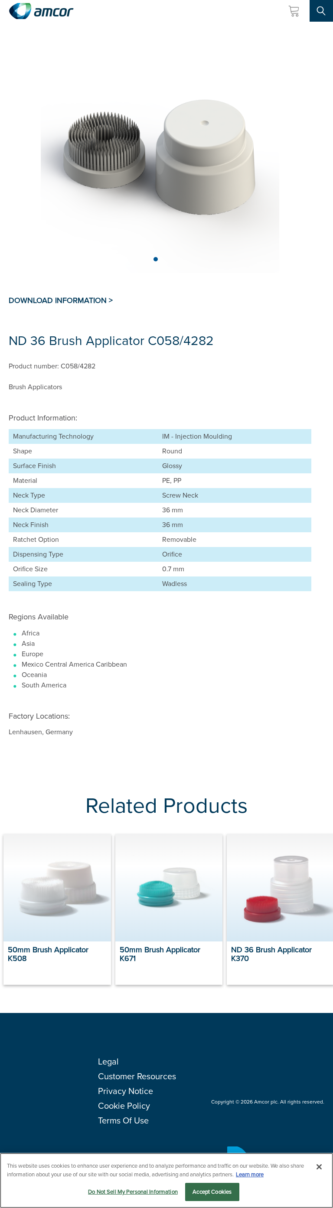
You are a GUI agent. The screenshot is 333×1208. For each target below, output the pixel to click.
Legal (108, 1061)
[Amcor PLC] (41, 11)
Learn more (250, 1174)
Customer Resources (137, 1076)
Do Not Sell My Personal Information (133, 1192)
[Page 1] (155, 259)
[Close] (319, 1166)
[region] (166, 1180)
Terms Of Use (123, 1120)
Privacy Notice (125, 1090)
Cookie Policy (124, 1105)
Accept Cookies (212, 1192)
